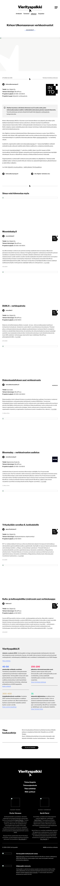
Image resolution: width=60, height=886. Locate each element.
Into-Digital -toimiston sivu (42, 174)
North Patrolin (19, 820)
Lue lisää (47, 262)
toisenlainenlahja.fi (15, 150)
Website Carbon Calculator (31, 872)
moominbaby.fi (10, 236)
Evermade (10, 390)
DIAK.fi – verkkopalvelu (13, 306)
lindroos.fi (8, 603)
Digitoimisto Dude (20, 856)
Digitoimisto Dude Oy (13, 462)
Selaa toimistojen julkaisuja (38, 682)
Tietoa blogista (30, 782)
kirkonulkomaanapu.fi (12, 84)
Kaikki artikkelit (6, 686)
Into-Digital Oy (11, 89)
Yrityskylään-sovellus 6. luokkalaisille (20, 524)
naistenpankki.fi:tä (42, 137)
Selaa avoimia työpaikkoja (9, 707)
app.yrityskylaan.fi (11, 529)
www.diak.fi (9, 310)
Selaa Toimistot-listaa (37, 709)
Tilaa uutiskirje (30, 747)
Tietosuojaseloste (30, 785)
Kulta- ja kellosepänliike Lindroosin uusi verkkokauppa (28, 599)
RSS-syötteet (30, 792)
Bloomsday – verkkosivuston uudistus (20, 452)
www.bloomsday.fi (11, 457)
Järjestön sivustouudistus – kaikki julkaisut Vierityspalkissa (25, 167)
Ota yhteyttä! (22, 839)
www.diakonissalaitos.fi (12, 384)
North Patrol (37, 820)
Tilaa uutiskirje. (6, 661)
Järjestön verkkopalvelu (20, 96)
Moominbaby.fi (9, 231)
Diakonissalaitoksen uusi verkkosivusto (21, 380)
